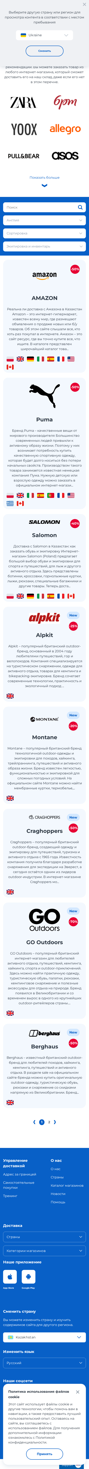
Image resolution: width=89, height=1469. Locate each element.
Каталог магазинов (67, 1186)
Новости (58, 1194)
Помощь (58, 1202)
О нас (55, 1169)
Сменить (44, 50)
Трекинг (10, 1196)
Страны (57, 1177)
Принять (44, 1454)
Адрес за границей (19, 1174)
